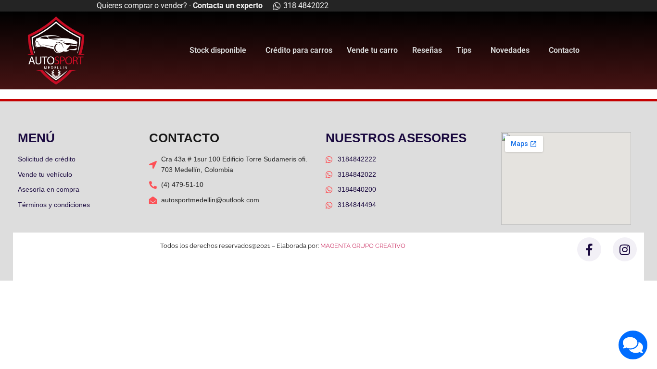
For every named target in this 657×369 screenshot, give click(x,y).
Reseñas (427, 50)
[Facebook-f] (589, 249)
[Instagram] (625, 249)
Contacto (564, 50)
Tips (463, 50)
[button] (220, 50)
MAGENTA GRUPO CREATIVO (362, 245)
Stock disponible (218, 50)
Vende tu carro (372, 50)
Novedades (510, 50)
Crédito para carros (298, 50)
